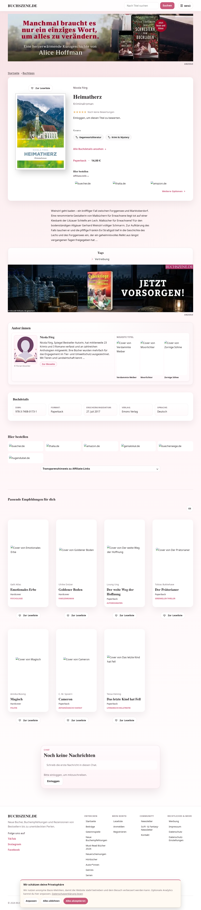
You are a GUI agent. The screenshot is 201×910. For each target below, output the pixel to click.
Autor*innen (92, 864)
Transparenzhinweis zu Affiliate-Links (66, 468)
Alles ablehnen (51, 900)
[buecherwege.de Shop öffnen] (175, 446)
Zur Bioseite (48, 364)
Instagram (14, 844)
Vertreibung (101, 259)
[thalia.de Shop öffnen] (129, 183)
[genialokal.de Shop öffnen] (138, 446)
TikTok (12, 838)
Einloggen (79, 118)
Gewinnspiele (93, 831)
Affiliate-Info (80, 176)
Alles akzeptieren (75, 900)
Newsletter (147, 821)
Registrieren (119, 831)
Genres (89, 869)
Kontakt (145, 834)
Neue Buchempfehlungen (96, 838)
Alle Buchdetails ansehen (88, 149)
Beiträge (90, 826)
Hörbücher (91, 859)
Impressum (175, 826)
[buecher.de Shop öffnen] (91, 183)
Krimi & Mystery (120, 137)
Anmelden (119, 826)
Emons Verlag (130, 411)
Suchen (167, 5)
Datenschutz (175, 831)
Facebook (14, 849)
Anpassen (31, 900)
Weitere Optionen (172, 191)
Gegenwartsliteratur (90, 137)
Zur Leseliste (42, 88)
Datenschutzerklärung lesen (67, 893)
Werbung (174, 821)
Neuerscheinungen (96, 854)
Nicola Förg (80, 87)
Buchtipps (29, 73)
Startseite (13, 73)
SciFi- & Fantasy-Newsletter (150, 828)
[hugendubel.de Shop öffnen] (25, 458)
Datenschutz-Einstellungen (176, 838)
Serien (89, 875)
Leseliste (118, 821)
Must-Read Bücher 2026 (96, 847)
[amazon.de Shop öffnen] (167, 183)
